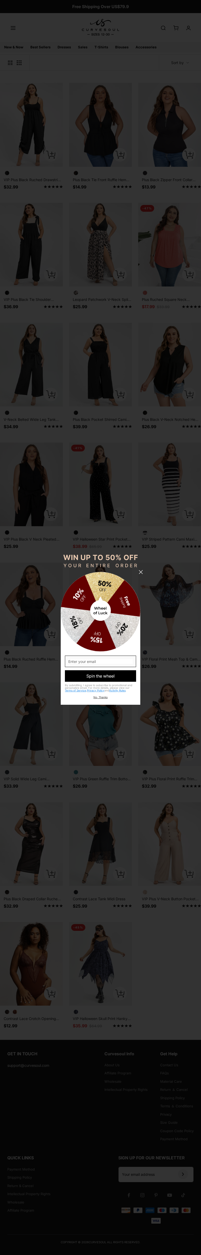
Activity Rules (117, 690)
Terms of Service (75, 690)
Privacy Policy (95, 690)
